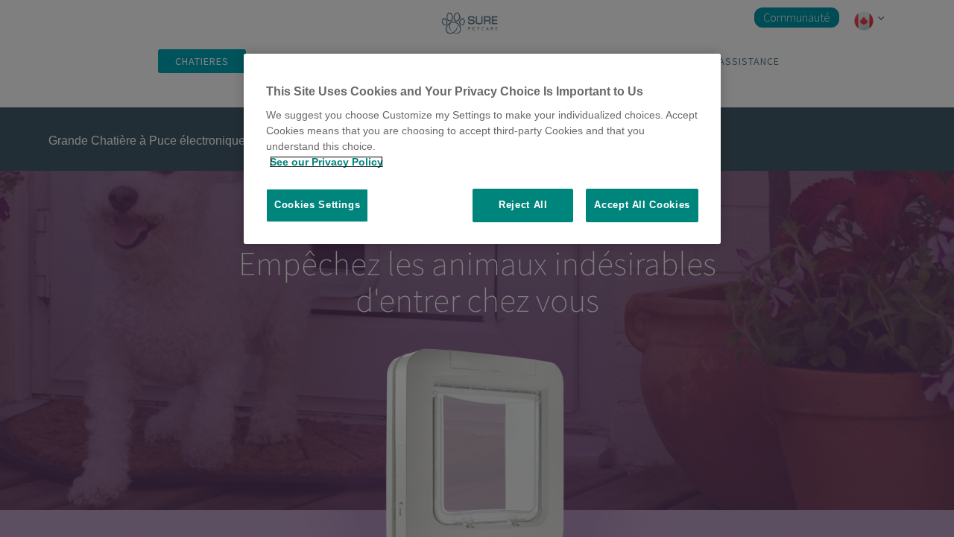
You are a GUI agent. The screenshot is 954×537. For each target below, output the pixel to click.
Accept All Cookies (642, 204)
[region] (482, 149)
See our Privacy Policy (326, 162)
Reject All (523, 204)
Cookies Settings (317, 204)
